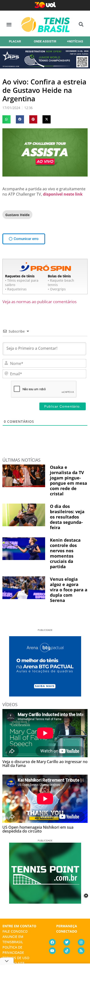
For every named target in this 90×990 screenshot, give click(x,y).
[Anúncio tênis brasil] (45, 695)
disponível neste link (63, 194)
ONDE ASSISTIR (45, 41)
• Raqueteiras (16, 289)
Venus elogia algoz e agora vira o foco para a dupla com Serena (68, 589)
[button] (9, 24)
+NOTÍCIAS (75, 41)
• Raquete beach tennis (61, 282)
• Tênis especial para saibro (21, 282)
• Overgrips (57, 289)
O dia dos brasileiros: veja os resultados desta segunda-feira (67, 516)
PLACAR (15, 41)
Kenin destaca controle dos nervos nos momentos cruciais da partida (65, 553)
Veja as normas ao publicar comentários (39, 301)
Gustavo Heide (17, 214)
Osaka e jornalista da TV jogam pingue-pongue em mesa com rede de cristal (68, 480)
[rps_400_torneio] (45, 67)
